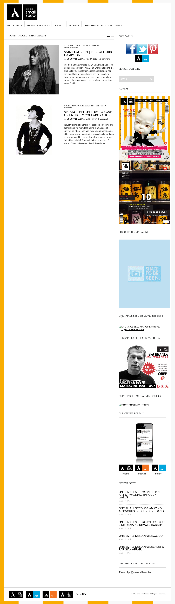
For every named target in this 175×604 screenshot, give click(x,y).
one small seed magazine (16, 594)
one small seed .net (159, 470)
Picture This (81, 594)
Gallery (58, 25)
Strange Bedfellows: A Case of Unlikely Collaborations (88, 113)
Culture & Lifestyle (88, 106)
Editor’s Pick (14, 25)
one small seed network (142, 58)
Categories (89, 25)
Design (104, 106)
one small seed (110, 25)
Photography (71, 48)
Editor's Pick (83, 46)
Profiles (74, 25)
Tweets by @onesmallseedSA (135, 572)
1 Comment (103, 119)
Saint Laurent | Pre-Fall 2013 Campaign (88, 53)
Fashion (96, 46)
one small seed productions (66, 594)
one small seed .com (126, 470)
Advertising (70, 106)
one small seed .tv (142, 470)
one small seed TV (37, 25)
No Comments (105, 59)
